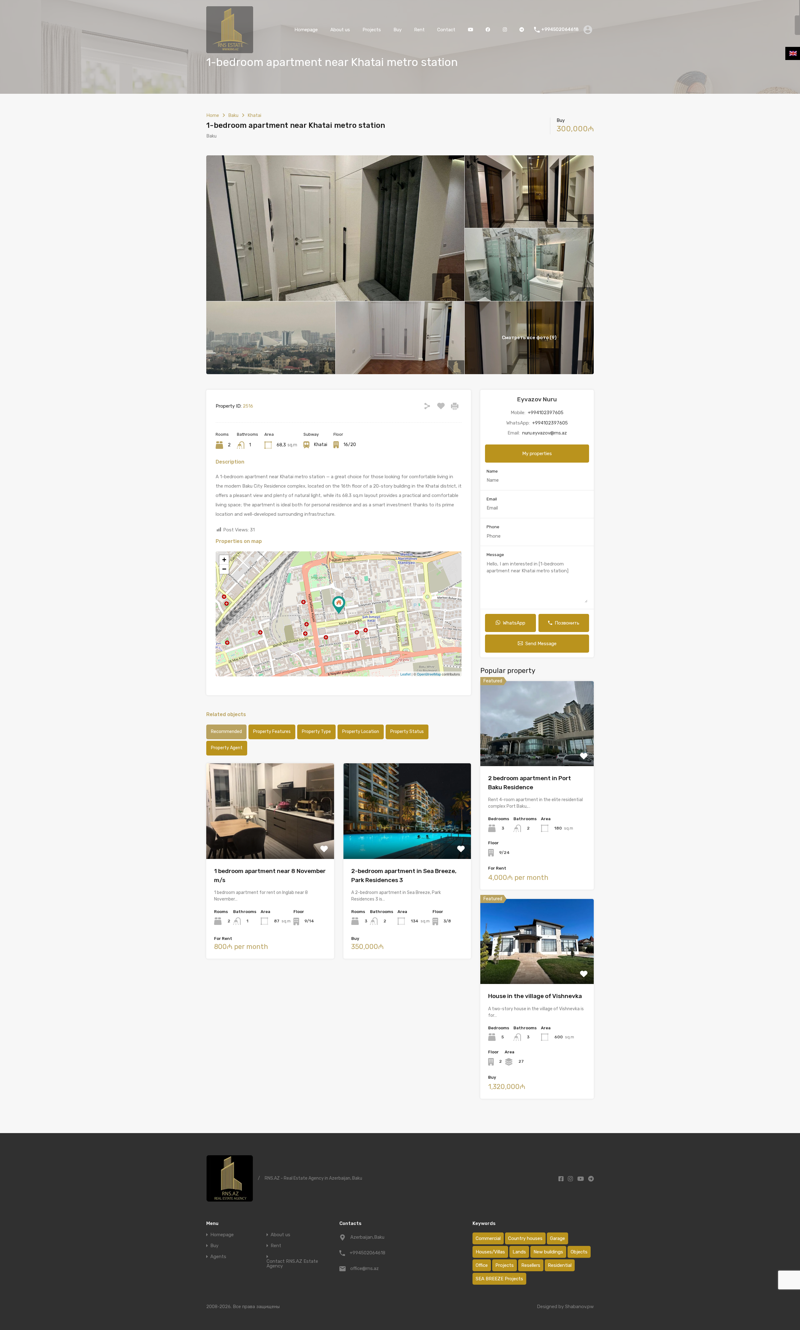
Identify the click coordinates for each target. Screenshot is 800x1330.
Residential (560, 1265)
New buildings (548, 1252)
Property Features (272, 731)
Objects (579, 1252)
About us (340, 30)
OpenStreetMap (429, 673)
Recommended (226, 731)
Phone (493, 526)
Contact (446, 30)
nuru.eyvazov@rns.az (544, 433)
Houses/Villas (490, 1252)
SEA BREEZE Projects (499, 1279)
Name (492, 471)
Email (492, 499)
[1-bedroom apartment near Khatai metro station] (338, 605)
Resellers (530, 1265)
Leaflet (405, 673)
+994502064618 (560, 29)
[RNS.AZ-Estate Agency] (229, 50)
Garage (557, 1238)
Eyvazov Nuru (537, 399)
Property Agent (226, 747)
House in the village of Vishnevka (535, 996)
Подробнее (270, 839)
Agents (218, 1256)
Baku (233, 115)
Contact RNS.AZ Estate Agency (292, 1263)
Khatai (254, 115)
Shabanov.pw (579, 1306)
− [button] (224, 569)
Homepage (306, 30)
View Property (537, 749)
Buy (397, 30)
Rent (419, 30)
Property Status (407, 731)
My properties (537, 453)
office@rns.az (364, 1268)
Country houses (525, 1238)
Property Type (316, 731)
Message (495, 554)
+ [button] (224, 560)
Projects (371, 30)
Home (212, 115)
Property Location (360, 731)
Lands (519, 1252)
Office (482, 1265)
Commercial (488, 1238)
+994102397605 (545, 412)
